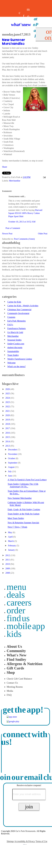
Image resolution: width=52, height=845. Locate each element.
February (12, 545)
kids (14, 634)
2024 (7, 398)
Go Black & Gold (15, 332)
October (12, 458)
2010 (7, 564)
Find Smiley (16, 659)
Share (4, 167)
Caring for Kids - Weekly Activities (22, 305)
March (11, 541)
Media (10, 690)
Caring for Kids (14, 302)
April (10, 537)
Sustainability (13, 351)
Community (16, 651)
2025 (7, 393)
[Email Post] (44, 177)
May (10, 532)
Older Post (42, 233)
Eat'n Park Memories (16, 321)
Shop (11, 672)
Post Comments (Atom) (24, 239)
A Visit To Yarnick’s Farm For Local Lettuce (27, 479)
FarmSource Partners (16, 328)
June (10, 476)
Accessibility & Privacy (24, 841)
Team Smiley (13, 355)
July (10, 471)
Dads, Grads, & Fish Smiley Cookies (24, 509)
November (13, 454)
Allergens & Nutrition (24, 664)
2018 (7, 424)
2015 (7, 437)
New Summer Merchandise (20, 498)
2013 (7, 446)
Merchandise (14, 180)
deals (16, 32)
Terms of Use (41, 841)
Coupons (11, 317)
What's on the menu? (16, 366)
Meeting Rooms (15, 686)
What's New (16, 655)
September (13, 463)
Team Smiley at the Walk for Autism (23, 514)
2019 (7, 419)
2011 (7, 559)
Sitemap (10, 841)
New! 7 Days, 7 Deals (17, 527)
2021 (7, 411)
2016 (7, 433)
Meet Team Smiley (16, 518)
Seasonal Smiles (14, 340)
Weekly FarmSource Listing (19, 359)
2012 (7, 555)
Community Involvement (18, 313)
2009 (7, 568)
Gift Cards (15, 668)
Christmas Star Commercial (19, 309)
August (11, 467)
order (16, 610)
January (11, 550)
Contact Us (12, 682)
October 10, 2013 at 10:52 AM (21, 221)
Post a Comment (13, 228)
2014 (7, 441)
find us (18, 618)
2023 (7, 402)
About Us (14, 646)
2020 (7, 415)
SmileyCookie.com (15, 343)
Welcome (11, 363)
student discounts (14, 347)
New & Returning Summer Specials (23, 522)
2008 (7, 573)
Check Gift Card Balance (19, 678)
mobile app (26, 626)
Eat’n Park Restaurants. (26, 831)
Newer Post (7, 233)
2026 (7, 389)
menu (16, 587)
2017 (7, 428)
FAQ (9, 694)
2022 (7, 406)
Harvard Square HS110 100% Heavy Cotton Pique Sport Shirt (25, 213)
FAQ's (10, 324)
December (13, 449)
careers (19, 33)
